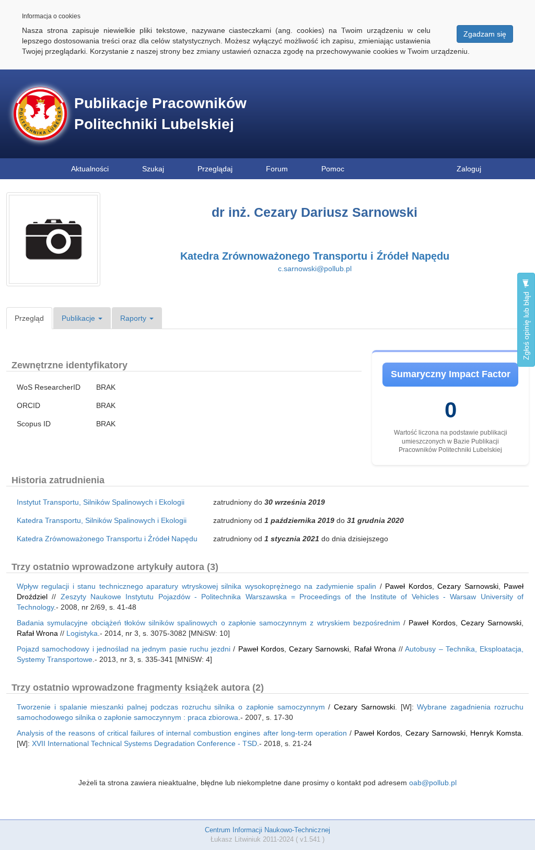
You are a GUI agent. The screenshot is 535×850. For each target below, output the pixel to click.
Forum (277, 169)
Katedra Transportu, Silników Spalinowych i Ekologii (102, 520)
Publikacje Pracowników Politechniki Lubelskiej (160, 113)
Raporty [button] (134, 318)
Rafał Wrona (37, 633)
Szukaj (153, 169)
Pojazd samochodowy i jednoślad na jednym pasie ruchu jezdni (123, 649)
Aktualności (90, 169)
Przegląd (29, 318)
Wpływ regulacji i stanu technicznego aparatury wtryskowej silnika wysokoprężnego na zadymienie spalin (196, 586)
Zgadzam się (484, 34)
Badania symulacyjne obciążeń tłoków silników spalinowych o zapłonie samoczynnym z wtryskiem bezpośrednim (208, 623)
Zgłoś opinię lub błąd (526, 324)
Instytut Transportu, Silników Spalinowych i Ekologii (100, 502)
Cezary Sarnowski (467, 586)
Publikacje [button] (79, 318)
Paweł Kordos (408, 586)
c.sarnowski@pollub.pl (315, 268)
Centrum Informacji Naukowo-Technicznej (267, 830)
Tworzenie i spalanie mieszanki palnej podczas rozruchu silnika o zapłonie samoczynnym (171, 707)
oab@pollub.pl (433, 782)
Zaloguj (469, 169)
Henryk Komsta (495, 733)
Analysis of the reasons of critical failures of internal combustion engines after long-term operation (182, 733)
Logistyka (82, 633)
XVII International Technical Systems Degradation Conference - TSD (144, 743)
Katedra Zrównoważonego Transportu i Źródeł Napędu (314, 256)
